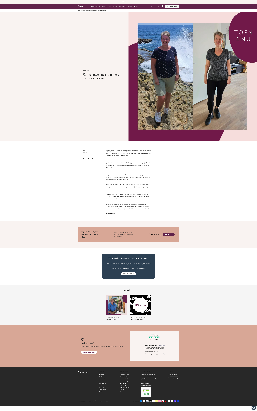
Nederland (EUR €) (82, 401)
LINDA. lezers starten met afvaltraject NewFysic (138, 319)
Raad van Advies (124, 376)
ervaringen (86, 70)
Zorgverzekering (124, 381)
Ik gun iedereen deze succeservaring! (112, 319)
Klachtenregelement (125, 387)
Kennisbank (101, 381)
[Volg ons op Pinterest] (177, 378)
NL (151, 6)
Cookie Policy (123, 385)
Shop (110, 6)
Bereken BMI (102, 387)
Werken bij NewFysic (125, 379)
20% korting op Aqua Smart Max (128, 1)
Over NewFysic (122, 6)
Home (79, 10)
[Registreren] (155, 378)
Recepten (104, 6)
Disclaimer (101, 391)
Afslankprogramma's (95, 6)
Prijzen (115, 6)
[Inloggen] (158, 6)
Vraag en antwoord (124, 374)
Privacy (122, 389)
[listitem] (83, 158)
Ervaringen (84, 10)
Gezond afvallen (102, 389)
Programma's (102, 374)
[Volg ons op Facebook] (170, 378)
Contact (136, 6)
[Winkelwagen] (161, 6)
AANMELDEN (168, 234)
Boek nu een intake (110, 213)
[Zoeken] (155, 6)
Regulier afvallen (103, 376)
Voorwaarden (123, 383)
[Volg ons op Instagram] (174, 378)
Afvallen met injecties (104, 379)
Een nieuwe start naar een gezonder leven (96, 10)
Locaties (130, 6)
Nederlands (91, 401)
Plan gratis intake (172, 6)
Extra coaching (102, 383)
